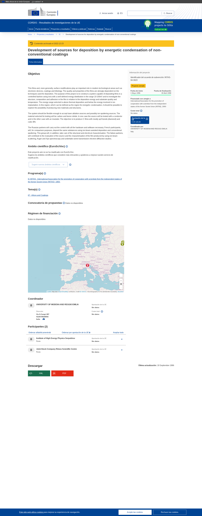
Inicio (31, 29)
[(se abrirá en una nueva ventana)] (47, 11)
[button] (119, 13)
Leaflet (49, 291)
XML (41, 373)
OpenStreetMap (63, 291)
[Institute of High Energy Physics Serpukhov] (122, 244)
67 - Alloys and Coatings (38, 195)
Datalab (100, 29)
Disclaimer (121, 291)
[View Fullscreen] (121, 275)
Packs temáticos (42, 29)
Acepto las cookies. (135, 512)
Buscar (108, 29)
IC (60, 34)
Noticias (91, 29)
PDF (64, 373)
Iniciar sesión (107, 13)
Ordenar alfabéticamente (39, 333)
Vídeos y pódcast (79, 29)
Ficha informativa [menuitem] (35, 62)
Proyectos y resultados (60, 29)
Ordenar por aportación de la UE (75, 333)
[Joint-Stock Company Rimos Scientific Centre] (123, 242)
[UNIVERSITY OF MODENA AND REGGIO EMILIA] (87, 265)
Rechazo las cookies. (170, 512)
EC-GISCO (83, 291)
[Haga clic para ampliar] (121, 339)
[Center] (121, 284)
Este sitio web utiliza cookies (31, 512)
